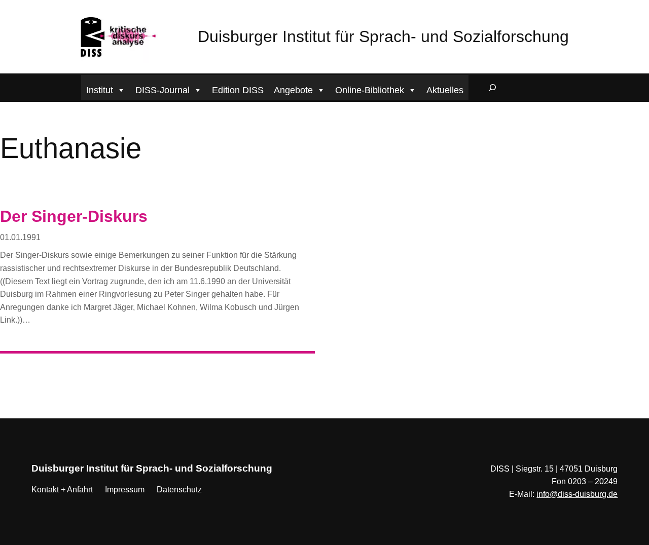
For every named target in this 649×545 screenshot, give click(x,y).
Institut (99, 90)
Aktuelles (444, 90)
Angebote (293, 90)
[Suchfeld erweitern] (492, 87)
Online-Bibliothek (369, 90)
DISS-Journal (162, 90)
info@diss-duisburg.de (577, 494)
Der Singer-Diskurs (74, 216)
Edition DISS (238, 90)
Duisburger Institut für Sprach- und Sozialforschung (383, 36)
